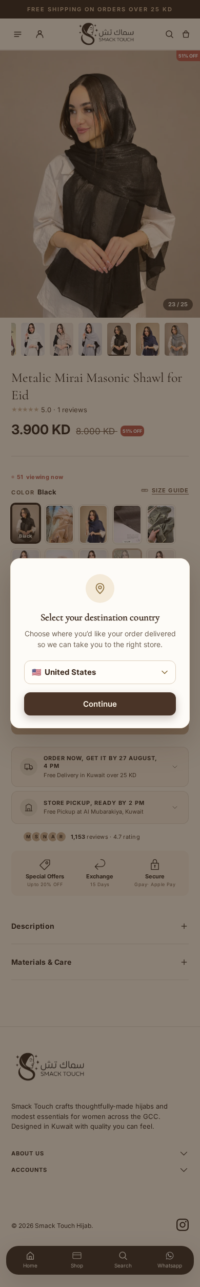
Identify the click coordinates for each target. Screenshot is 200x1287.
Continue (100, 704)
